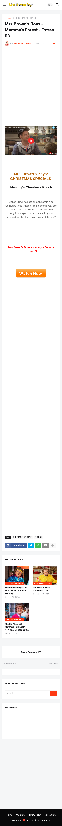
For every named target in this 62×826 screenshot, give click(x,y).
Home (8, 18)
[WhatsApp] (38, 545)
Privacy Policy (34, 815)
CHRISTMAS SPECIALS (24, 18)
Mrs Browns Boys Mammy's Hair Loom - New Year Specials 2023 (17, 627)
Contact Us (50, 815)
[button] (4, 5)
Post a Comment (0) (31, 652)
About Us (20, 815)
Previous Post (10, 663)
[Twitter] (31, 545)
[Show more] (52, 545)
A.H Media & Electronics (38, 820)
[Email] (45, 545)
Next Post (54, 663)
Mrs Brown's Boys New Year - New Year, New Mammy (16, 590)
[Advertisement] (31, 82)
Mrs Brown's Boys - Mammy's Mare (42, 589)
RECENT (38, 537)
